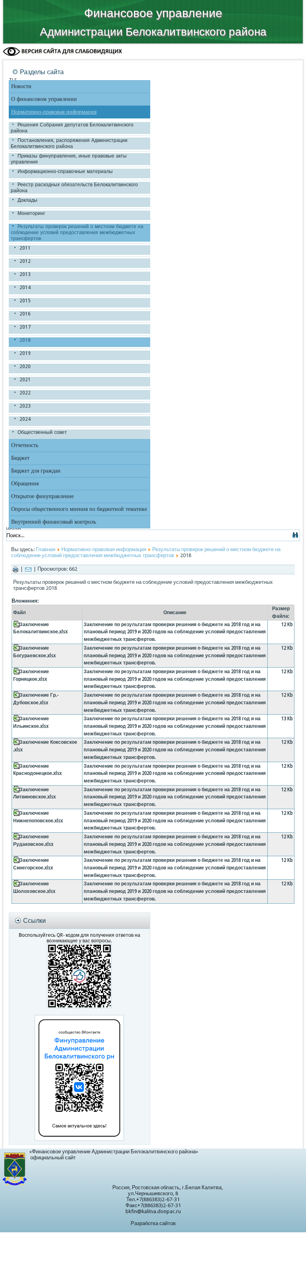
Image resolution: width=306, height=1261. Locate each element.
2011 (25, 248)
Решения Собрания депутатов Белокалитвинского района (72, 128)
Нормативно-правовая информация (53, 112)
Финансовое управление (153, 13)
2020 (25, 366)
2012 (25, 261)
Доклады (27, 200)
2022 (25, 393)
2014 (25, 287)
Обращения (25, 484)
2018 (25, 340)
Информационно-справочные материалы (65, 171)
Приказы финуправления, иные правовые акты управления (69, 159)
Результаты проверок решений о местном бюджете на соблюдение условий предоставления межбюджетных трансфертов (77, 232)
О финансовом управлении (44, 99)
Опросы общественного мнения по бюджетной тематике (79, 509)
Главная (45, 549)
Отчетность (24, 445)
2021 (25, 379)
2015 (25, 300)
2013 (25, 274)
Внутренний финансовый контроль (53, 522)
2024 (25, 419)
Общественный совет (42, 432)
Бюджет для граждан (36, 471)
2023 (25, 406)
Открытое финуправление (42, 496)
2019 (25, 353)
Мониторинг (31, 213)
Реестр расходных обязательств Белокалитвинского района (74, 187)
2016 (25, 314)
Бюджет (20, 458)
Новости (21, 86)
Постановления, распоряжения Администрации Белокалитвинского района (69, 143)
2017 (25, 327)
